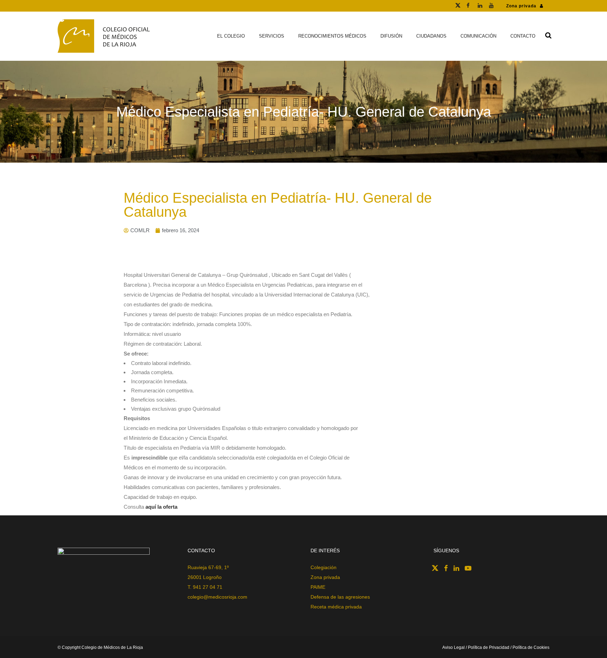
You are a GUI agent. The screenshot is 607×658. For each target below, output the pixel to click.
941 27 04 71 (207, 587)
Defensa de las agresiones (340, 597)
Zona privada (521, 6)
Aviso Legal (454, 647)
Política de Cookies (531, 647)
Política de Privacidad (488, 647)
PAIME (318, 587)
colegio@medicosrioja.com (217, 597)
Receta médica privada (336, 607)
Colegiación (324, 567)
